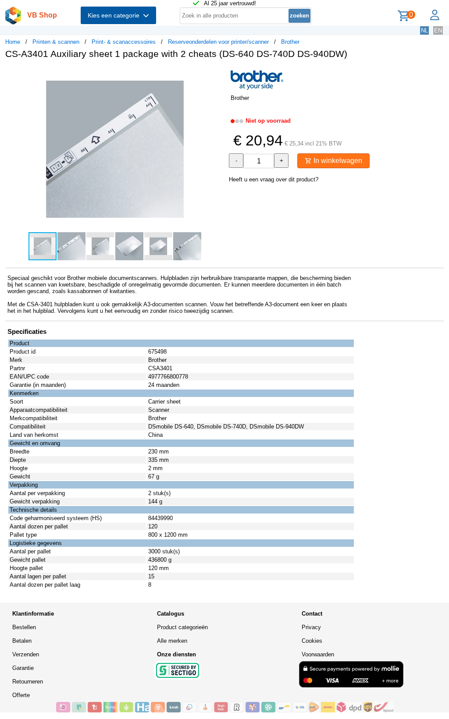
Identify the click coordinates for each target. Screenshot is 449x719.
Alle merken (172, 641)
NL (424, 30)
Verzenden (25, 654)
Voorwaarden (318, 654)
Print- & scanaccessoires (124, 42)
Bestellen (24, 627)
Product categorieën (182, 627)
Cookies (312, 641)
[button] (217, 75)
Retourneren (27, 681)
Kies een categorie (115, 15)
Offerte (21, 695)
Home (12, 42)
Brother (290, 42)
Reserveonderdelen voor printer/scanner (218, 42)
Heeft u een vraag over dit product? (273, 179)
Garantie (23, 668)
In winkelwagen (337, 160)
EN (438, 30)
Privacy (311, 627)
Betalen (22, 641)
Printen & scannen (55, 42)
